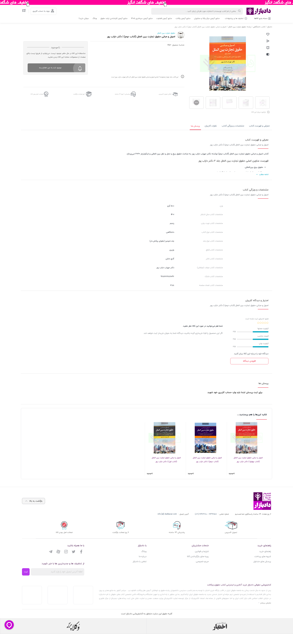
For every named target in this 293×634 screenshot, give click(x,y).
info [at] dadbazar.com (167, 514)
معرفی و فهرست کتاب (259, 125)
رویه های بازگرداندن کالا (198, 556)
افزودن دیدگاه (249, 361)
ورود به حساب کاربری (41, 11)
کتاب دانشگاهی (259, 27)
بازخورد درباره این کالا (258, 112)
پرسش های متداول (262, 561)
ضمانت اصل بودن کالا (37, 94)
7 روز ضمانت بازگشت (79, 94)
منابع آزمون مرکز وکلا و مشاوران (207, 18)
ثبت (26, 571)
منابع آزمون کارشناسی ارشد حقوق (114, 18)
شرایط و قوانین (202, 551)
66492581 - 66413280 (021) (206, 514)
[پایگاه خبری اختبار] (219, 626)
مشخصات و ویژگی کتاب (233, 125)
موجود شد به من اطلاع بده (50, 67)
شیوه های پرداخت (262, 556)
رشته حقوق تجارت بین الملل (239, 27)
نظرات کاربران (211, 125)
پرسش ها (195, 126)
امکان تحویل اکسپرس (165, 94)
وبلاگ (94, 18)
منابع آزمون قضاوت (164, 18)
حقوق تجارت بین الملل (166, 33)
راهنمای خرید (265, 551)
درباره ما (142, 556)
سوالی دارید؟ (84, 18)
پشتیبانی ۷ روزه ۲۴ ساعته (122, 94)
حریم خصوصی (202, 561)
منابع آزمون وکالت (183, 18)
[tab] (259, 126)
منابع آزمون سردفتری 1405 (142, 18)
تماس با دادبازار (139, 561)
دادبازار (269, 27)
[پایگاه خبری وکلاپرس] (73, 626)
